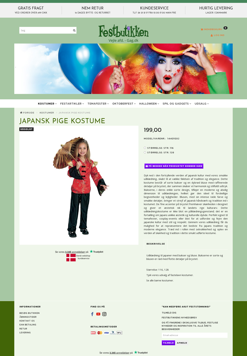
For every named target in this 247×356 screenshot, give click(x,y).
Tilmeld (168, 342)
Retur (23, 328)
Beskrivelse (156, 244)
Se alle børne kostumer (159, 280)
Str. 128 (160, 152)
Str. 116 (160, 148)
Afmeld (182, 342)
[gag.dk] (123, 33)
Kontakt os (27, 320)
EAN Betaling (27, 324)
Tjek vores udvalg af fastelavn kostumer (169, 275)
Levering (25, 332)
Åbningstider (28, 317)
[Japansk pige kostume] (79, 185)
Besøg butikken (29, 313)
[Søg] (74, 30)
